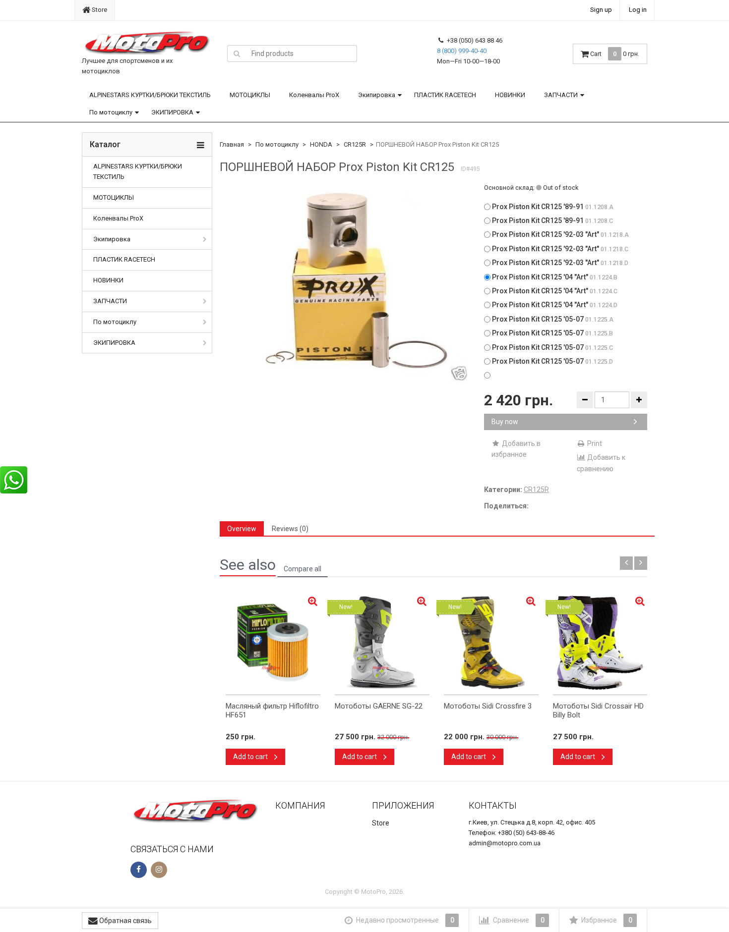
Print (594, 443)
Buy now (504, 422)
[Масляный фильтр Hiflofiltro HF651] (273, 643)
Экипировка (376, 95)
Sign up (601, 9)
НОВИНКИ (510, 95)
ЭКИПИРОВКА (172, 112)
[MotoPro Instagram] (159, 870)
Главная (232, 144)
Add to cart (251, 757)
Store (98, 9)
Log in (638, 9)
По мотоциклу (110, 112)
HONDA (321, 144)
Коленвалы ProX (314, 95)
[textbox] (301, 53)
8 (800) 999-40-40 (461, 51)
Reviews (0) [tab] (290, 529)
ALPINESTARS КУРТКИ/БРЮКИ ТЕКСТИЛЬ (150, 95)
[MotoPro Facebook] (138, 870)
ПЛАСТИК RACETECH (445, 95)
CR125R (355, 144)
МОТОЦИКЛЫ (250, 95)
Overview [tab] (241, 529)
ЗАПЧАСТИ (561, 95)
